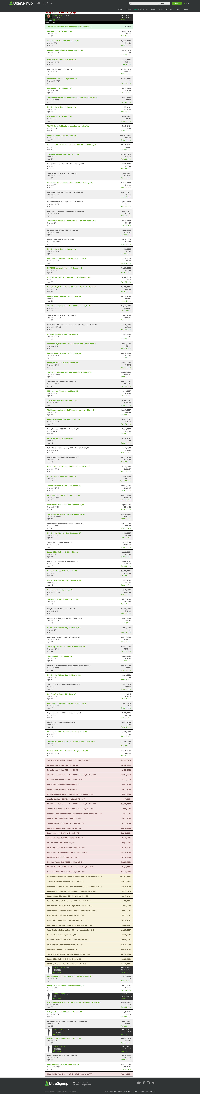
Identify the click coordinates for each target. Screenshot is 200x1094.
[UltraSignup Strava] (51, 3)
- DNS (75, 877)
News (153, 9)
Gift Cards (169, 9)
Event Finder (141, 9)
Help (178, 9)
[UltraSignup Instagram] (47, 3)
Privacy (152, 1091)
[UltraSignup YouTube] (39, 3)
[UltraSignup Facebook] (43, 3)
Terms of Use (144, 1091)
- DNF (68, 760)
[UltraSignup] (21, 3)
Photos (58, 20)
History (123, 20)
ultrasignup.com (85, 1085)
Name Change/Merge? (68, 13)
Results (128, 9)
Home (120, 9)
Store (160, 9)
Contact (186, 9)
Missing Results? (51, 13)
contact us (84, 1082)
